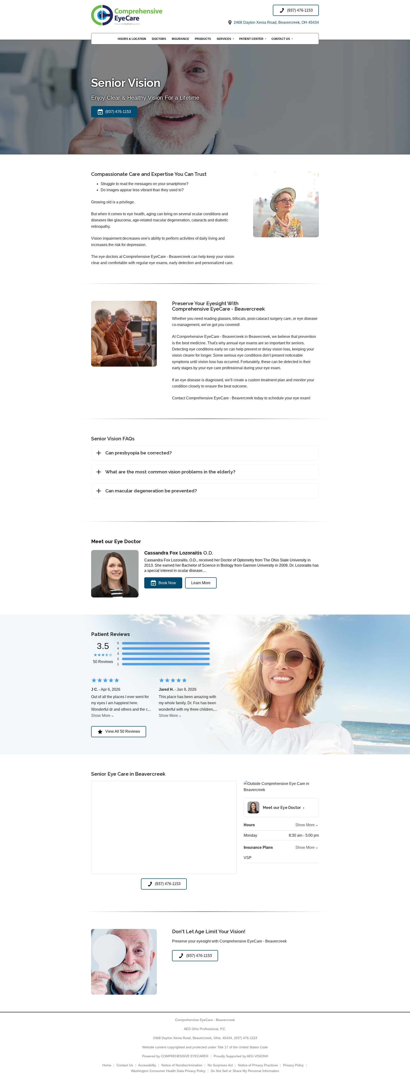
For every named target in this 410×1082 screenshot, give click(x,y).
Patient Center (251, 39)
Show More (100, 716)
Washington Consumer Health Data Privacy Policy (168, 1071)
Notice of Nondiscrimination (181, 1065)
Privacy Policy (293, 1065)
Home (106, 1065)
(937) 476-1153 (245, 1038)
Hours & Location (132, 39)
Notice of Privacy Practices (258, 1065)
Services (224, 39)
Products (203, 39)
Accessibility (147, 1065)
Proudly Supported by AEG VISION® (241, 1056)
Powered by (175, 1056)
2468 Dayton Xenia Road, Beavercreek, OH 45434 (276, 22)
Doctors (159, 39)
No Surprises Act (220, 1065)
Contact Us (280, 39)
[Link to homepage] (138, 15)
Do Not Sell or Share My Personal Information (245, 1071)
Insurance (180, 39)
